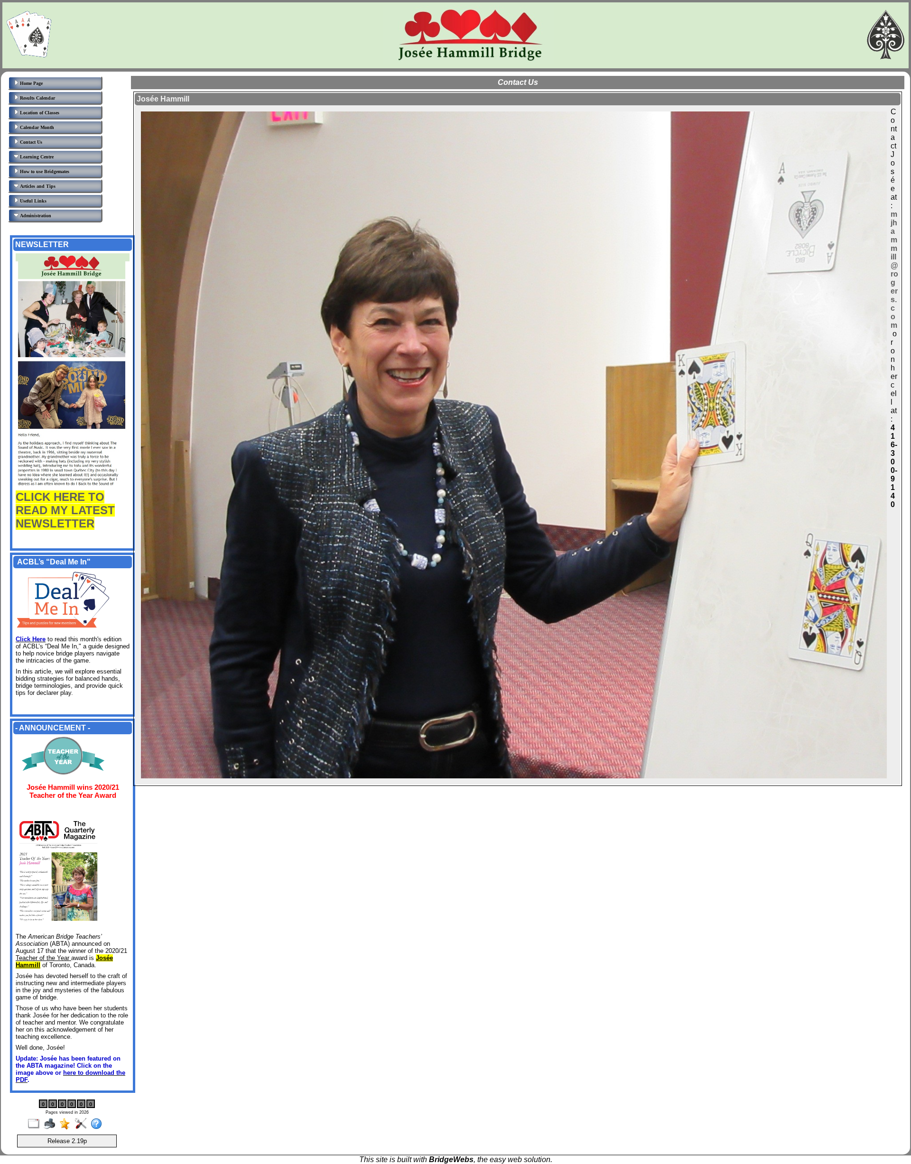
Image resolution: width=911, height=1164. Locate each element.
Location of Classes (39, 112)
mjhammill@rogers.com (894, 269)
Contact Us (30, 142)
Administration (35, 215)
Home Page (31, 83)
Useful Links (32, 200)
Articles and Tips (37, 186)
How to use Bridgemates (44, 171)
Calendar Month (36, 127)
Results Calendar (37, 98)
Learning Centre (36, 156)
